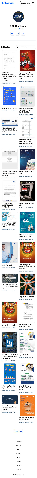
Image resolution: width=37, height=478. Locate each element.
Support (18, 465)
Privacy (18, 453)
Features (18, 442)
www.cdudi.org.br (18, 29)
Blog (18, 449)
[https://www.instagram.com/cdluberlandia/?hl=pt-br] (18, 34)
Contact (18, 469)
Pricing (18, 445)
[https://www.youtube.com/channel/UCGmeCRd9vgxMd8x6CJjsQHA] (12, 34)
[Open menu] (33, 3)
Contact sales (25, 3)
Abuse (18, 461)
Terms (18, 457)
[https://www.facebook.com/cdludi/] (23, 34)
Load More (18, 431)
